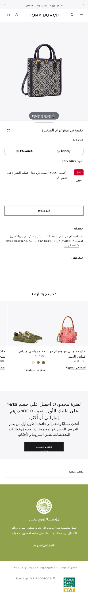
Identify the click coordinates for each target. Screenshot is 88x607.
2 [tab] (49, 117)
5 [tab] (38, 117)
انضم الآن (61, 178)
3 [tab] (46, 117)
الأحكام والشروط (48, 567)
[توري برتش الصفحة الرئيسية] (44, 15)
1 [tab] (53, 117)
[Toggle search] (72, 15)
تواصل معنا (76, 471)
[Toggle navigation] (81, 15)
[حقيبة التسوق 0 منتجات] (8, 15)
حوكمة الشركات (68, 567)
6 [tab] (34, 117)
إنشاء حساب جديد (44, 448)
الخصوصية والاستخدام (26, 567)
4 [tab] (42, 117)
